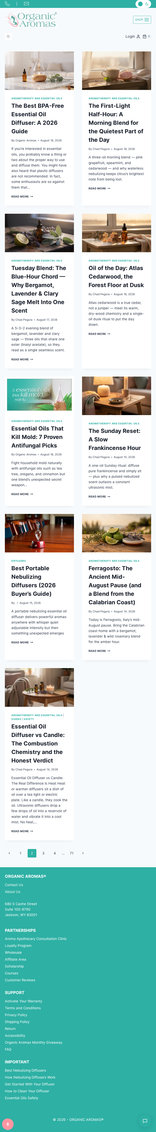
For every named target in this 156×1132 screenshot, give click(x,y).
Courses (11, 973)
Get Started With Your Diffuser (30, 1084)
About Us (12, 892)
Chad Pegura (101, 149)
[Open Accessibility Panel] (8, 1124)
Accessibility (15, 1036)
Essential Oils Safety (21, 1098)
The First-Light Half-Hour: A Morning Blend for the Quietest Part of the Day (116, 122)
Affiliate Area (15, 959)
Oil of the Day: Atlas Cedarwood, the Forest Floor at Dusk (116, 276)
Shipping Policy (17, 1022)
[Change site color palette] (143, 4)
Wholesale (13, 952)
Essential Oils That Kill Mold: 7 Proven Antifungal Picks (37, 437)
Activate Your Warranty (23, 1001)
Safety (29, 719)
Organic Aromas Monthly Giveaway (33, 1042)
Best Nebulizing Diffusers (25, 1070)
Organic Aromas (25, 140)
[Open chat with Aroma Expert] (145, 1121)
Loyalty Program (18, 946)
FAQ (8, 1049)
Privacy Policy (16, 1015)
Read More (22, 196)
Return (10, 1029)
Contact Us (14, 885)
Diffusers (18, 560)
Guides (16, 719)
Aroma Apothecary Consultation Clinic (36, 939)
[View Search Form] (8, 36)
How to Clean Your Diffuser (27, 1091)
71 (72, 853)
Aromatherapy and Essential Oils (36, 98)
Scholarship (14, 966)
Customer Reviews (20, 980)
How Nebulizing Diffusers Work (30, 1077)
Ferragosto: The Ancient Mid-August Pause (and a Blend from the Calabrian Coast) (115, 585)
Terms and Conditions (23, 1008)
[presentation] (39, 70)
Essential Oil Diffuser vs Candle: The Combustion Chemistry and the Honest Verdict (38, 743)
